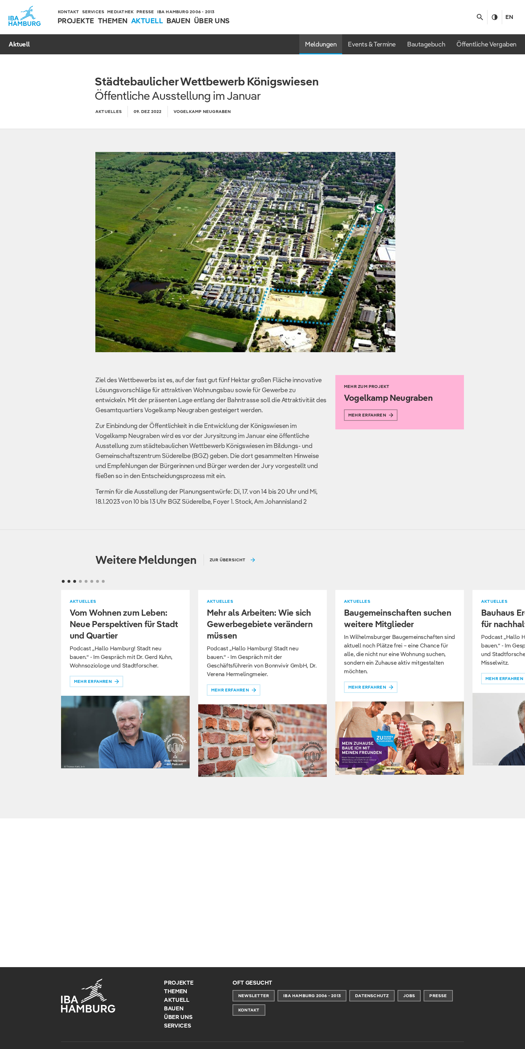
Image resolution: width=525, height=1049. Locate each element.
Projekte (178, 982)
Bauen (173, 1008)
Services (177, 1025)
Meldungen (320, 44)
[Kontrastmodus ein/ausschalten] (494, 17)
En (509, 17)
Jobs (409, 995)
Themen (175, 991)
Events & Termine (372, 44)
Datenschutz (372, 995)
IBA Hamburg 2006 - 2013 (312, 995)
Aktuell (176, 1000)
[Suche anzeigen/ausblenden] (479, 17)
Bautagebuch (426, 44)
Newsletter (253, 995)
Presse (438, 995)
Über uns (178, 1017)
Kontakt (249, 1010)
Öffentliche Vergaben (486, 44)
